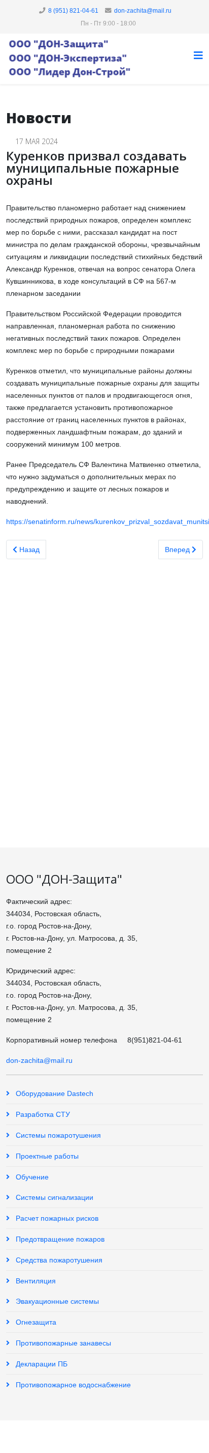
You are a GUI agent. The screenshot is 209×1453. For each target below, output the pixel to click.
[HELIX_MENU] (198, 56)
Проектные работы (46, 1156)
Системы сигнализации (53, 1197)
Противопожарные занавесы (62, 1343)
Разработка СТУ (42, 1114)
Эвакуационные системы (56, 1301)
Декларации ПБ (40, 1364)
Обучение (31, 1177)
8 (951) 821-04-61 (73, 10)
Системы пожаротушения (57, 1135)
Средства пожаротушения (58, 1260)
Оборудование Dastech (53, 1093)
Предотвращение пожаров (59, 1239)
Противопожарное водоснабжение (72, 1385)
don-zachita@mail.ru (142, 10)
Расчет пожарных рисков (56, 1218)
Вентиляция (35, 1281)
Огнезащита (35, 1322)
